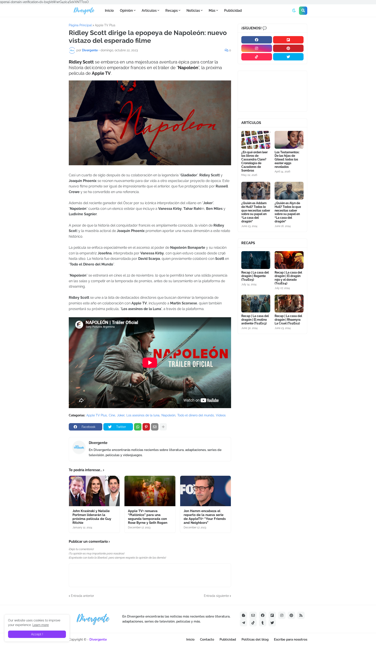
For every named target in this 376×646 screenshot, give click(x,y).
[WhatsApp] (137, 427)
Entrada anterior (82, 596)
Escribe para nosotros (290, 639)
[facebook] (256, 39)
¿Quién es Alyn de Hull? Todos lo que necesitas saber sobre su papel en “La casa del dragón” (288, 212)
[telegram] (243, 622)
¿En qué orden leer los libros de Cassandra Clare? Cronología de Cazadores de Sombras (254, 161)
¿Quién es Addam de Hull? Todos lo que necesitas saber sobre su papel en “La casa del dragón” (255, 212)
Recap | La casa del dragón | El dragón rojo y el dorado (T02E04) (288, 278)
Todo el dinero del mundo (195, 415)
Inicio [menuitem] (109, 10)
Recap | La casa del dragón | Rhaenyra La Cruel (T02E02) (288, 319)
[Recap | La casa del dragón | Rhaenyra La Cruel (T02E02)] (289, 303)
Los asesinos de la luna (142, 415)
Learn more (40, 625)
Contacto (207, 639)
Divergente (98, 443)
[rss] (301, 615)
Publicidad (228, 639)
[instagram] (256, 48)
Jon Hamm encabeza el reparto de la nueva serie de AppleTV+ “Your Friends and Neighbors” (205, 517)
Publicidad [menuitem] (233, 10)
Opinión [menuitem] (126, 10)
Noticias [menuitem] (193, 10)
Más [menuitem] (212, 10)
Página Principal (80, 25)
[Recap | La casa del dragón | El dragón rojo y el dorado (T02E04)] (289, 260)
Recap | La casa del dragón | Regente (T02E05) (255, 276)
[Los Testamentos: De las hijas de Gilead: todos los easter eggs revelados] (289, 140)
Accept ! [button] (37, 634)
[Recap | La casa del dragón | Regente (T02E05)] (255, 260)
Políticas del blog (255, 639)
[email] (253, 615)
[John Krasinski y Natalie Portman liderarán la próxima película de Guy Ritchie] (94, 491)
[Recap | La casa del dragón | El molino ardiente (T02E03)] (255, 303)
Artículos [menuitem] (149, 10)
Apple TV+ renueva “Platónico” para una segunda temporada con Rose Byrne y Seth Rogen (147, 517)
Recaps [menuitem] (171, 10)
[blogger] (243, 615)
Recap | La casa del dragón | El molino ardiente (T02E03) (255, 319)
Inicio (190, 639)
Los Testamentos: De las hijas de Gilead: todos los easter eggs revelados (287, 159)
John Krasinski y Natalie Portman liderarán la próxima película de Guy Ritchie (91, 517)
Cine (112, 415)
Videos (221, 415)
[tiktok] (256, 56)
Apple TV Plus (105, 25)
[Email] (154, 427)
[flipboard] (288, 39)
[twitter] (288, 56)
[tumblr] (262, 622)
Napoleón (168, 415)
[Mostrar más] (163, 427)
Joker (120, 415)
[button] (294, 11)
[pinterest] (288, 48)
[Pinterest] (146, 427)
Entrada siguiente (216, 596)
